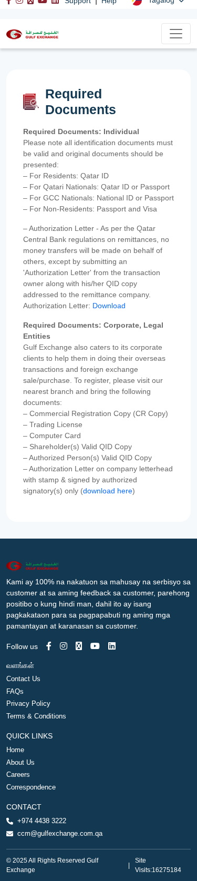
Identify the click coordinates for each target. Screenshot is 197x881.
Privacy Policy (28, 703)
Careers (18, 774)
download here (107, 491)
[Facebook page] (48, 646)
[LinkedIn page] (112, 646)
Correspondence (31, 787)
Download (110, 305)
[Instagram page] (63, 646)
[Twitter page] (79, 646)
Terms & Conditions (36, 716)
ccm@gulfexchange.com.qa (59, 833)
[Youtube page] (95, 646)
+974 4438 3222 (41, 821)
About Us (20, 762)
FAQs (15, 691)
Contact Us (23, 679)
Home (15, 750)
